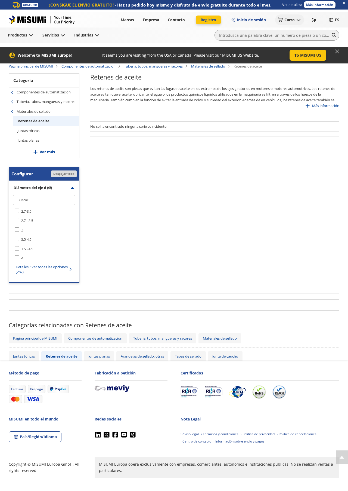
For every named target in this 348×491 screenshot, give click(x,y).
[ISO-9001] (189, 392)
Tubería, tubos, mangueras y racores (153, 66)
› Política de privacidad (258, 434)
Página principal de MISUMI (31, 66)
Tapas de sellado (188, 356)
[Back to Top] (342, 457)
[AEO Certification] (237, 392)
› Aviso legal (190, 434)
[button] (319, 4)
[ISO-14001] (213, 392)
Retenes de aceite (33, 120)
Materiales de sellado (208, 66)
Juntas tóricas (28, 130)
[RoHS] (259, 392)
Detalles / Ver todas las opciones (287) (42, 269)
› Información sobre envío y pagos (239, 441)
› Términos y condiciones (219, 434)
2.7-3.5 (26, 211)
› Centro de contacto (196, 441)
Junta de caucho (225, 356)
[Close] (337, 51)
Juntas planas (28, 140)
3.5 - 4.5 (27, 249)
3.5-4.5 (26, 239)
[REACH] (279, 392)
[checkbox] (44, 211)
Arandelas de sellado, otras (142, 356)
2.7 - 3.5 (27, 220)
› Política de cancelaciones (296, 434)
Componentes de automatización (88, 66)
